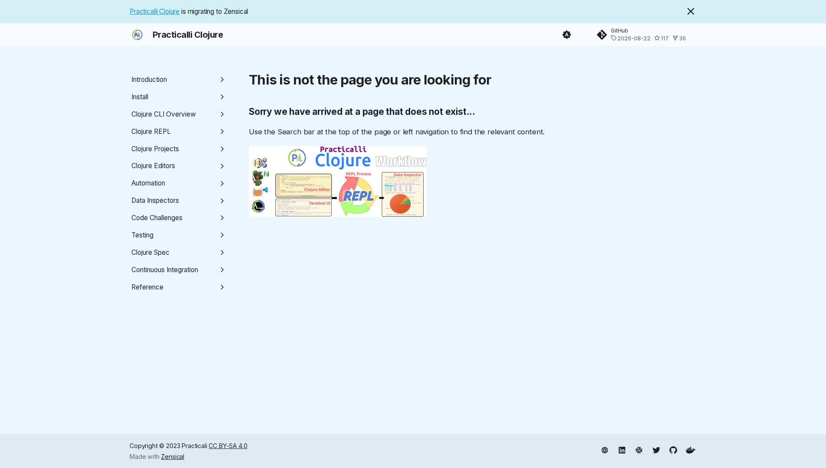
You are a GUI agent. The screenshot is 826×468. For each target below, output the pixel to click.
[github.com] (673, 450)
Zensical (172, 456)
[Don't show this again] (690, 11)
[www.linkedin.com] (622, 450)
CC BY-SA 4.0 (228, 445)
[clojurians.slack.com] (638, 450)
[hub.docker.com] (690, 450)
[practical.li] (604, 450)
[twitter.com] (656, 450)
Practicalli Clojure (155, 11)
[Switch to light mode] (566, 35)
